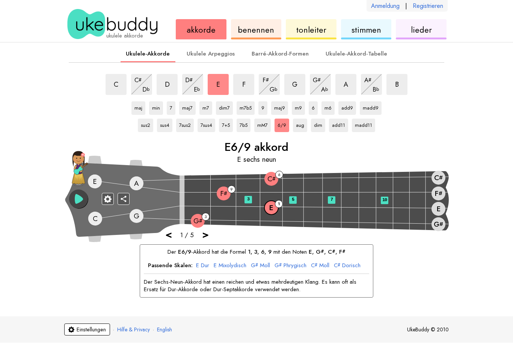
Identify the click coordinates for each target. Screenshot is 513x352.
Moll (260, 265)
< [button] (168, 234)
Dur (202, 265)
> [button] (205, 234)
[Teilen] (124, 199)
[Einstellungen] (108, 199)
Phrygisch (290, 265)
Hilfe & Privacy (133, 329)
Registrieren (428, 6)
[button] (78, 199)
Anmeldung (385, 6)
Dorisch (347, 265)
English (164, 329)
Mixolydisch (230, 265)
